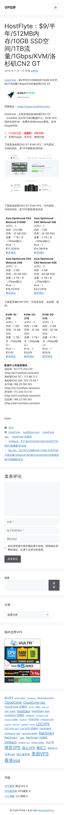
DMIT (37, 707)
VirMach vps (24, 742)
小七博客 (9, 796)
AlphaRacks (31, 698)
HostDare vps (40, 711)
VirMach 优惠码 (37, 742)
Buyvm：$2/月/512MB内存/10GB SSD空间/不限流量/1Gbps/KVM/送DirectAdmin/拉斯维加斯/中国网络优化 (31, 455)
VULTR (50, 742)
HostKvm (23, 719)
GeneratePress (46, 810)
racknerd (45, 728)
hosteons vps (42, 715)
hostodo (33, 719)
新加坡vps (52, 748)
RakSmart (46, 733)
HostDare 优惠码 (14, 715)
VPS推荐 (9, 786)
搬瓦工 (41, 748)
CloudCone (13, 702)
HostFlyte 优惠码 (22, 436)
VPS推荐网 (10, 791)
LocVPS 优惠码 (29, 728)
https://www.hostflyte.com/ (33, 106)
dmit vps (45, 707)
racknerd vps (12, 733)
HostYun (15, 724)
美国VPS (40, 753)
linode (32, 724)
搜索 (7, 577)
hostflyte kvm (31, 432)
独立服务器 (23, 754)
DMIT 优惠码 (9, 711)
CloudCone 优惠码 (15, 706)
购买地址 (11, 252)
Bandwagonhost (45, 698)
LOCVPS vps (11, 728)
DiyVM (31, 707)
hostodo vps (47, 719)
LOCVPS (43, 724)
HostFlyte (10, 80)
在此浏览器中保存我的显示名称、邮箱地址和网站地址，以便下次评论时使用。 (33, 547)
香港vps (12, 760)
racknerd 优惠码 (29, 733)
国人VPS (28, 748)
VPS (11, 427)
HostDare (23, 711)
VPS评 (10, 7)
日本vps (9, 754)
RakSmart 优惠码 (36, 737)
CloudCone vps (34, 702)
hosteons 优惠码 (11, 719)
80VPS (8, 697)
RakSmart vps (14, 737)
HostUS (7, 724)
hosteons (30, 715)
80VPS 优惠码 (20, 698)
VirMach (10, 742)
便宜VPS (12, 747)
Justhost (24, 724)
